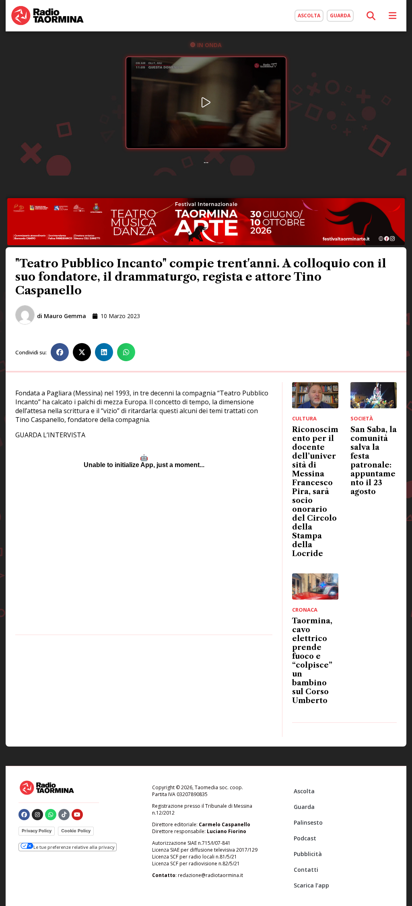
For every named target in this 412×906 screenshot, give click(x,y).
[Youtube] (77, 814)
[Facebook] (24, 814)
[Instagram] (37, 814)
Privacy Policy (37, 831)
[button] (60, 352)
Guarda (304, 807)
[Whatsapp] (50, 814)
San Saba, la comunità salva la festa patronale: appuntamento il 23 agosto (373, 460)
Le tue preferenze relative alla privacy (74, 847)
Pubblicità (308, 854)
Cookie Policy (76, 831)
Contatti (306, 869)
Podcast (305, 838)
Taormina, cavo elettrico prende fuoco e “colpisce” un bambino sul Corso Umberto (312, 660)
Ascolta (304, 791)
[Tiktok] (64, 814)
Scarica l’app (311, 885)
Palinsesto (308, 822)
